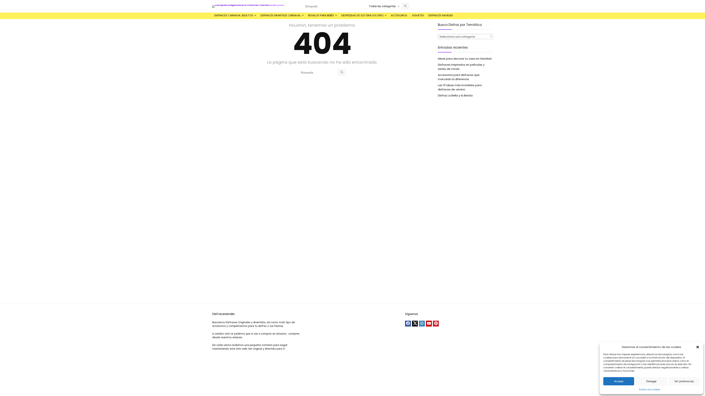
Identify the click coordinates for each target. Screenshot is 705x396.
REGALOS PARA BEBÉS (321, 15)
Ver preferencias (684, 381)
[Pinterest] (436, 324)
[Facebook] (408, 324)
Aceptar (618, 381)
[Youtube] (429, 324)
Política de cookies (649, 389)
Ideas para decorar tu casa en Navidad (464, 58)
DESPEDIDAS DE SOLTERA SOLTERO (362, 15)
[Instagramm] (422, 324)
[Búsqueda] (405, 6)
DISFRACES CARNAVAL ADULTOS (233, 15)
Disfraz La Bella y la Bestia (455, 95)
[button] (697, 347)
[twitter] (415, 324)
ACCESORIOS (399, 15)
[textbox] (465, 36)
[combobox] (465, 36)
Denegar (651, 381)
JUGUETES (418, 15)
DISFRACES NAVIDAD (440, 15)
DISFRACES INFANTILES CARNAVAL (281, 15)
